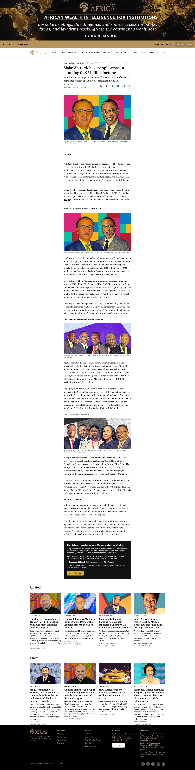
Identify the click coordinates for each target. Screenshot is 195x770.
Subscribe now (185, 44)
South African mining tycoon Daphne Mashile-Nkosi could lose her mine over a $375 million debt (148, 623)
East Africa (107, 52)
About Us (60, 734)
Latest (62, 52)
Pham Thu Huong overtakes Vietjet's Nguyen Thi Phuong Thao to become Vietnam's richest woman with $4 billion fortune (149, 695)
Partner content (106, 686)
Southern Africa (121, 52)
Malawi (72, 63)
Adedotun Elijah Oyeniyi (108, 643)
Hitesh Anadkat (100, 62)
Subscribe (118, 745)
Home (54, 52)
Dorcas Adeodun (36, 646)
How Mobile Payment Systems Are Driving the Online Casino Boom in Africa (112, 694)
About (152, 52)
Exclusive (134, 52)
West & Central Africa (90, 52)
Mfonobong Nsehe (70, 84)
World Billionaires (141, 686)
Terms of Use (62, 740)
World (144, 52)
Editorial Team (105, 711)
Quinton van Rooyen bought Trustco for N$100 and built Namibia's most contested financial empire (45, 623)
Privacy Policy (62, 737)
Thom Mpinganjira (115, 62)
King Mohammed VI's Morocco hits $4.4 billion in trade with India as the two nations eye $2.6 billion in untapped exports (44, 695)
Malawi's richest (85, 62)
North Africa (73, 52)
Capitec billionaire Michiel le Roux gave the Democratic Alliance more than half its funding (80, 623)
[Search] (157, 52)
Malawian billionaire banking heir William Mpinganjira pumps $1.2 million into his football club (114, 623)
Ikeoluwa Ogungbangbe (143, 643)
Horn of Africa (89, 737)
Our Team (60, 743)
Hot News (80, 63)
